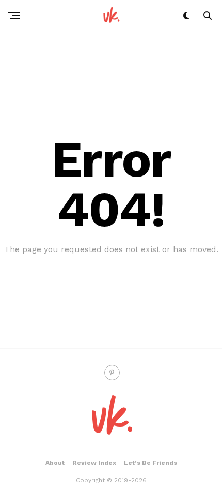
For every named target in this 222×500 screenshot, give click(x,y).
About (55, 462)
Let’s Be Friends (150, 462)
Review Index (94, 462)
